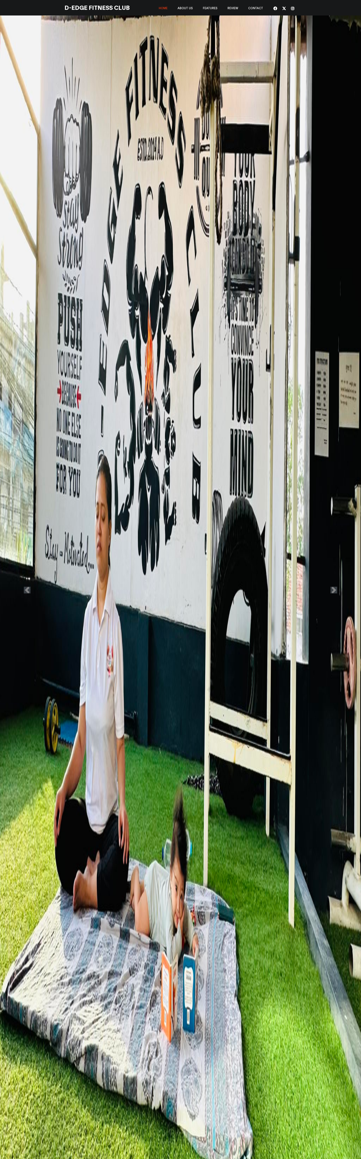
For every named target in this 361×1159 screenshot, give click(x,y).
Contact (255, 8)
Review (233, 8)
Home (163, 8)
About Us (185, 8)
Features (210, 8)
